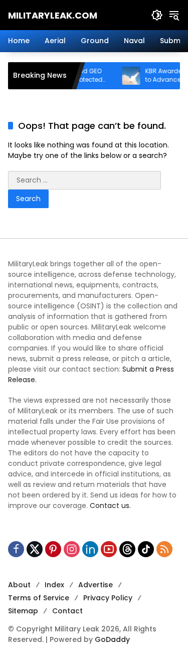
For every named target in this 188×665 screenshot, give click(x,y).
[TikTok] (146, 549)
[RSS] (164, 549)
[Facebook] (16, 549)
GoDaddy (112, 639)
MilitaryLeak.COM (52, 15)
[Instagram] (72, 549)
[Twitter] (35, 549)
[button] (157, 15)
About (19, 585)
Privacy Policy (107, 598)
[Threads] (127, 549)
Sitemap (23, 611)
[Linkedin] (90, 549)
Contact (67, 611)
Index (54, 585)
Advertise (95, 585)
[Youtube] (109, 549)
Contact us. (110, 506)
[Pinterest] (53, 549)
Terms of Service (38, 598)
